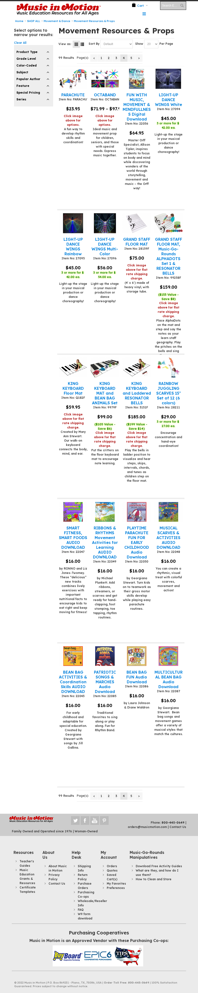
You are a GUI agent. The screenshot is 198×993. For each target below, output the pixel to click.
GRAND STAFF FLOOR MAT (136, 242)
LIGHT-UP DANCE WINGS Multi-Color (105, 246)
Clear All (20, 43)
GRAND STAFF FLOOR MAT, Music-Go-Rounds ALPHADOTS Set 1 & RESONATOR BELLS (168, 256)
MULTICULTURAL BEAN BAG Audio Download (169, 679)
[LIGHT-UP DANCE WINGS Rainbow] (73, 223)
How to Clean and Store (153, 879)
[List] (82, 44)
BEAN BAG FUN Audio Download (136, 677)
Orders (112, 866)
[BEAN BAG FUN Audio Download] (136, 656)
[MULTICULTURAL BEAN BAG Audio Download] (168, 656)
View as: (64, 44)
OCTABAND (105, 94)
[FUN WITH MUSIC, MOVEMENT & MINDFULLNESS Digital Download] (136, 79)
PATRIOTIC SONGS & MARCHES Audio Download (105, 682)
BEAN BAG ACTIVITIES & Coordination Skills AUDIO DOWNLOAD (73, 682)
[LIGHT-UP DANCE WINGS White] (168, 79)
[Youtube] (95, 820)
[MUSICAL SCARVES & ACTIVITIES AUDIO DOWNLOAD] (168, 512)
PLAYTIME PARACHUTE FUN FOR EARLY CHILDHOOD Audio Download (136, 542)
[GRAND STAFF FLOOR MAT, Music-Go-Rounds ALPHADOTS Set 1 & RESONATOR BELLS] (168, 223)
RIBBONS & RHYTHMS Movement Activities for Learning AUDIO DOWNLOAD (105, 542)
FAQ (81, 909)
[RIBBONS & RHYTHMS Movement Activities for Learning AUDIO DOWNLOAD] (105, 512)
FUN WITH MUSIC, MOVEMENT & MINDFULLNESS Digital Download (137, 106)
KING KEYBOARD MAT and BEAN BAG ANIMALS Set (105, 393)
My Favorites (116, 883)
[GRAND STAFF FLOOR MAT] (136, 223)
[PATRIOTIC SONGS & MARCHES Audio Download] (105, 656)
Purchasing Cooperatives (99, 933)
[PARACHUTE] (73, 79)
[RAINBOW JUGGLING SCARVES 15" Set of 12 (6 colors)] (168, 367)
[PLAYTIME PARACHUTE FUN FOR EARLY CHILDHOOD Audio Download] (136, 512)
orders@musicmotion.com (147, 827)
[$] (138, 5)
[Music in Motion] (58, 9)
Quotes (112, 870)
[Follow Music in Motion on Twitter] (76, 820)
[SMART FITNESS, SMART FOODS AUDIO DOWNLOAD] (73, 512)
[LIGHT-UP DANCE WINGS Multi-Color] (105, 223)
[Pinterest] (104, 820)
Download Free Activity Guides (159, 866)
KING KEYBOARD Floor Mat (73, 388)
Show (139, 43)
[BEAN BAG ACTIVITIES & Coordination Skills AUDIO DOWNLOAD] (73, 656)
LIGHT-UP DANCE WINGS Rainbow (73, 246)
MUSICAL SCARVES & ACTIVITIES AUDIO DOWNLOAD (168, 538)
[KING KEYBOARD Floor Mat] (73, 367)
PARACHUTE (73, 94)
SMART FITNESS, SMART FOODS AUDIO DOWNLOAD (73, 538)
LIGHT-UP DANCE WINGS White (168, 99)
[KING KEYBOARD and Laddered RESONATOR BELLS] (136, 367)
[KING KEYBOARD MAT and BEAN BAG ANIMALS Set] (105, 367)
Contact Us (178, 827)
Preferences (116, 888)
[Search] (181, 5)
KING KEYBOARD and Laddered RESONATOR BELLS (137, 393)
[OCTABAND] (105, 79)
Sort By (94, 43)
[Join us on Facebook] (85, 820)
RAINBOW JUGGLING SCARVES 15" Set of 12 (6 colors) (168, 393)
